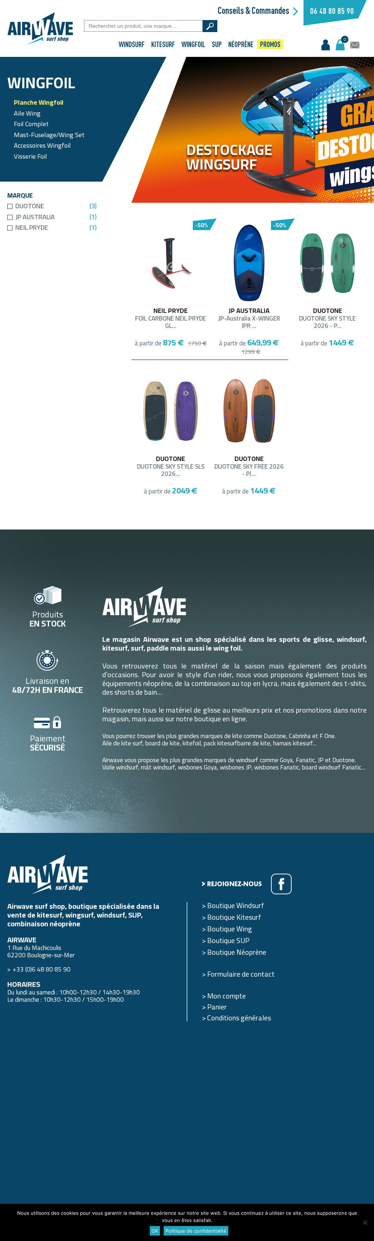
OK (155, 1231)
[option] (252, 130)
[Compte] (325, 45)
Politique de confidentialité (195, 1231)
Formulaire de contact (241, 974)
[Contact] (354, 45)
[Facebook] (281, 884)
